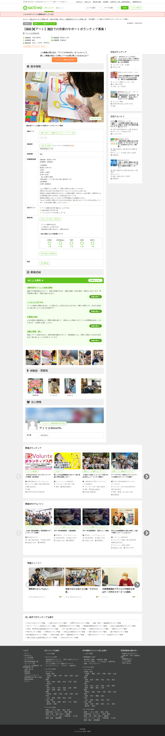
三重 (64, 690)
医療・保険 (49, 718)
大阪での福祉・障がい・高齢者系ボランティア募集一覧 (68, 19)
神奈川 (49, 684)
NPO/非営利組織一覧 (31, 661)
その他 (75, 716)
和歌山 (49, 694)
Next (146, 476)
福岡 (48, 702)
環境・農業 (68, 712)
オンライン (49, 671)
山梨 (69, 688)
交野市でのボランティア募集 (79, 623)
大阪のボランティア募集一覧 (38, 19)
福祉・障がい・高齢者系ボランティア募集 (107, 623)
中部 (47, 686)
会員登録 (105, 2)
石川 (59, 688)
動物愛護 (59, 718)
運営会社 (27, 671)
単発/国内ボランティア (53, 659)
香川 (91, 696)
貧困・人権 (49, 714)
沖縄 (55, 704)
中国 (47, 696)
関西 (47, 692)
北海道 (49, 676)
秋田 (71, 676)
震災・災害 (66, 710)
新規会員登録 (28, 679)
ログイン (27, 681)
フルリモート (88, 669)
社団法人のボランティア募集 (98, 629)
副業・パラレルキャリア (92, 663)
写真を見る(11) (95, 118)
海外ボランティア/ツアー (54, 661)
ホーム (25, 19)
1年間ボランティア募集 (52, 632)
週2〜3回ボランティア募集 (119, 632)
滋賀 (55, 694)
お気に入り (87, 2)
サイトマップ (28, 659)
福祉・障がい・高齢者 (63, 714)
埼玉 (64, 682)
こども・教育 (55, 710)
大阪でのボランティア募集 (58, 623)
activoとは (79, 2)
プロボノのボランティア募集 (35, 623)
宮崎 (75, 702)
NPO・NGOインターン (71, 659)
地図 (72, 145)
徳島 (86, 696)
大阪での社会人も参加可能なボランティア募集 (41, 637)
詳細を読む (95, 297)
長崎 (59, 702)
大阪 (42, 145)
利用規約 (27, 673)
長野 (75, 688)
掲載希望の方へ (137, 2)
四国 (85, 694)
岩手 (60, 676)
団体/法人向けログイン (129, 653)
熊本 (64, 702)
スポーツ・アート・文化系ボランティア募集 (41, 626)
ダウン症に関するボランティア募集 (74, 629)
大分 (69, 702)
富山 (53, 688)
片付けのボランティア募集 (69, 637)
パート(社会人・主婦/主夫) (106, 661)
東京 (75, 682)
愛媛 (97, 696)
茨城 (48, 682)
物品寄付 (73, 665)
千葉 (69, 682)
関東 (47, 680)
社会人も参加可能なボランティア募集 (123, 626)
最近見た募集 (97, 2)
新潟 (48, 688)
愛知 (59, 690)
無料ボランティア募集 (119, 629)
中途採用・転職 (102, 659)
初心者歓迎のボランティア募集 (36, 635)
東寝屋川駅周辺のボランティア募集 (95, 626)
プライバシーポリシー (31, 675)
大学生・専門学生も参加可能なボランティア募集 (42, 629)
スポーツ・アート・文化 (54, 716)
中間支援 (67, 716)
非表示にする (94, 280)
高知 (102, 696)
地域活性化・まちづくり (54, 712)
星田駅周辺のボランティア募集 (69, 626)
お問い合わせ (28, 669)
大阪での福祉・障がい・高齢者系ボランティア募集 (67, 635)
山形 (76, 676)
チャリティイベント (52, 665)
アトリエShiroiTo (32, 33)
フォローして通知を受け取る (64, 60)
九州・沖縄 (49, 700)
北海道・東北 (50, 674)
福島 (48, 678)
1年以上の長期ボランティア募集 (74, 632)
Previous (18, 476)
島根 (59, 698)
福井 (64, 688)
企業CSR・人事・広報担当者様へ (120, 2)
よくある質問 (28, 657)
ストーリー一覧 (29, 663)
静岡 (53, 690)
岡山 (64, 698)
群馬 (59, 682)
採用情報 (82, 729)
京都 (60, 694)
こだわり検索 (135, 8)
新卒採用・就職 (89, 659)
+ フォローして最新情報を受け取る (53, 423)
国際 (47, 710)
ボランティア (49, 8)
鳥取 (53, 698)
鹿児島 (49, 704)
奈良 (76, 694)
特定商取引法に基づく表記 (33, 677)
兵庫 (71, 694)
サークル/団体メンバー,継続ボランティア (59, 663)
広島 (69, 698)
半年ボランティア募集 (33, 632)
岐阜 (48, 690)
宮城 (65, 676)
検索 (124, 8)
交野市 (49, 145)
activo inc (79, 731)
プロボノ (64, 665)
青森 (55, 676)
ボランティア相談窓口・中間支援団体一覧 (32, 666)
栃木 (53, 682)
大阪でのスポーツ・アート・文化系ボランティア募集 (105, 635)
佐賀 (53, 702)
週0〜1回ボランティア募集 (98, 632)
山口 (48, 698)
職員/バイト (60, 8)
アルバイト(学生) (89, 661)
